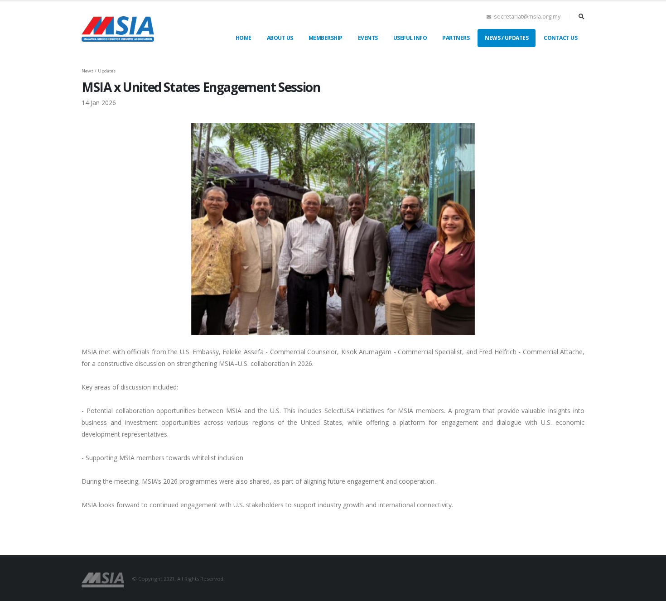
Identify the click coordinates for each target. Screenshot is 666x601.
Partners (455, 38)
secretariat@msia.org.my (527, 16)
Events (368, 38)
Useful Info (410, 38)
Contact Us (560, 38)
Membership (326, 38)
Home (243, 38)
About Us (280, 38)
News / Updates (506, 38)
